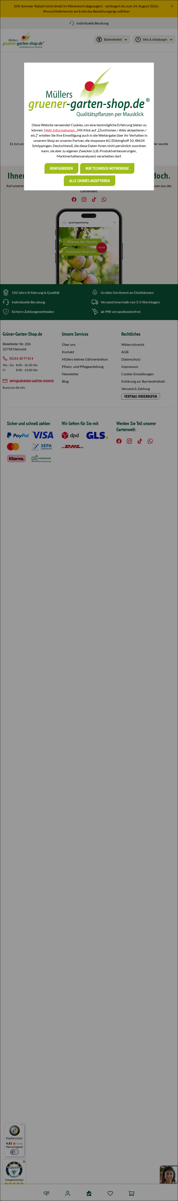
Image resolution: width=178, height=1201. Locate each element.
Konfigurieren (61, 168)
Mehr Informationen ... (60, 130)
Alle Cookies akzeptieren (89, 180)
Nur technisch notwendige (107, 168)
